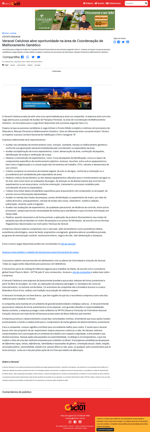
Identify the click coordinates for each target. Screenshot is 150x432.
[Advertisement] (56, 77)
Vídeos (89, 3)
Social (100, 3)
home (6, 33)
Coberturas (114, 3)
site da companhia (82, 272)
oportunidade (21, 65)
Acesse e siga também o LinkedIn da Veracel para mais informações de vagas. (40, 252)
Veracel (12, 65)
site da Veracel (68, 244)
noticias (13, 33)
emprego (37, 65)
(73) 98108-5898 (83, 416)
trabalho (30, 65)
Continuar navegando (105, 429)
